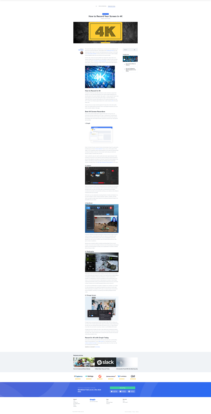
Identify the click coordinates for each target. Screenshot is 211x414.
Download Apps (109, 402)
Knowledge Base (76, 403)
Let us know (97, 346)
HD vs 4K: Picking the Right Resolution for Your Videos (131, 70)
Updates (75, 406)
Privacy (133, 411)
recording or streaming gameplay (100, 60)
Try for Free (122, 388)
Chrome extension (98, 148)
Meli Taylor (80, 50)
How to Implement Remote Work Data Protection (131, 59)
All (96, 6)
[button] (71, 361)
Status (74, 404)
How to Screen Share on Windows (131, 64)
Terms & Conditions (128, 411)
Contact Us (75, 402)
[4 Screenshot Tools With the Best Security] (127, 362)
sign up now (101, 341)
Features (108, 403)
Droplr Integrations (102, 6)
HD (112, 100)
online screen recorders (91, 53)
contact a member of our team (90, 343)
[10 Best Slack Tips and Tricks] (105, 362)
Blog (124, 401)
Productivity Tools (111, 6)
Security (137, 411)
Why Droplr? (125, 402)
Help (74, 401)
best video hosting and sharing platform (105, 162)
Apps (107, 401)
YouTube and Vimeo (110, 50)
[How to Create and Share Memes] (84, 362)
